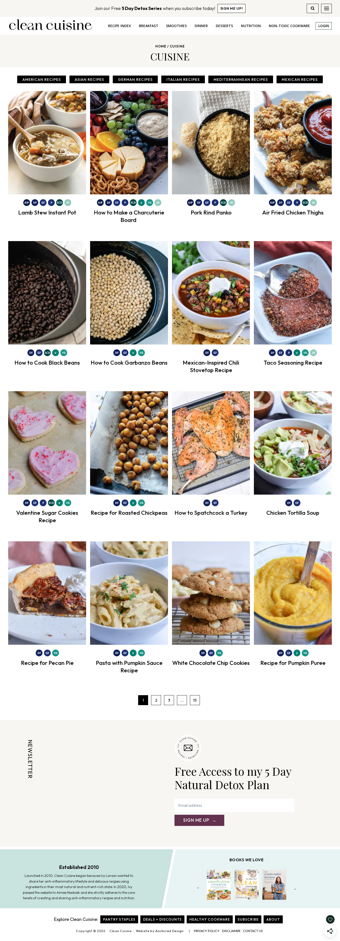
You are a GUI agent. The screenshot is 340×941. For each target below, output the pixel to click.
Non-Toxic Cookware (289, 25)
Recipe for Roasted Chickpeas (129, 512)
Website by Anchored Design (160, 931)
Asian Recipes (89, 79)
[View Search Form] (313, 8)
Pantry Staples (119, 919)
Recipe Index (119, 25)
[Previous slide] (198, 888)
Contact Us (253, 931)
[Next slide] (295, 888)
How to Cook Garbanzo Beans (129, 362)
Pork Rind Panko (211, 212)
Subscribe (248, 919)
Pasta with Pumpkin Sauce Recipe (129, 666)
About (273, 919)
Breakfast (148, 25)
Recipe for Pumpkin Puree (293, 662)
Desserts (224, 25)
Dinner (201, 25)
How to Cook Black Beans (47, 362)
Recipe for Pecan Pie (47, 662)
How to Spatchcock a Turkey (210, 512)
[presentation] (47, 142)
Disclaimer (231, 931)
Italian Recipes (183, 79)
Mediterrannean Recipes (241, 79)
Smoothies (176, 25)
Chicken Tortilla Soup (292, 512)
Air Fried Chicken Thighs (293, 212)
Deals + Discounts (162, 919)
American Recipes (41, 79)
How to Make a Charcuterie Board (129, 216)
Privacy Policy (207, 931)
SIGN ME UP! (231, 8)
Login (323, 25)
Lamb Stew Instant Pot (47, 212)
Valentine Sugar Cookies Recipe (47, 516)
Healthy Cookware (209, 919)
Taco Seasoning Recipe (293, 362)
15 (195, 700)
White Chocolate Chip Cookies (211, 662)
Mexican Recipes (300, 79)
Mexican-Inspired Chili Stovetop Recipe (211, 366)
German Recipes (135, 79)
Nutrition (251, 25)
